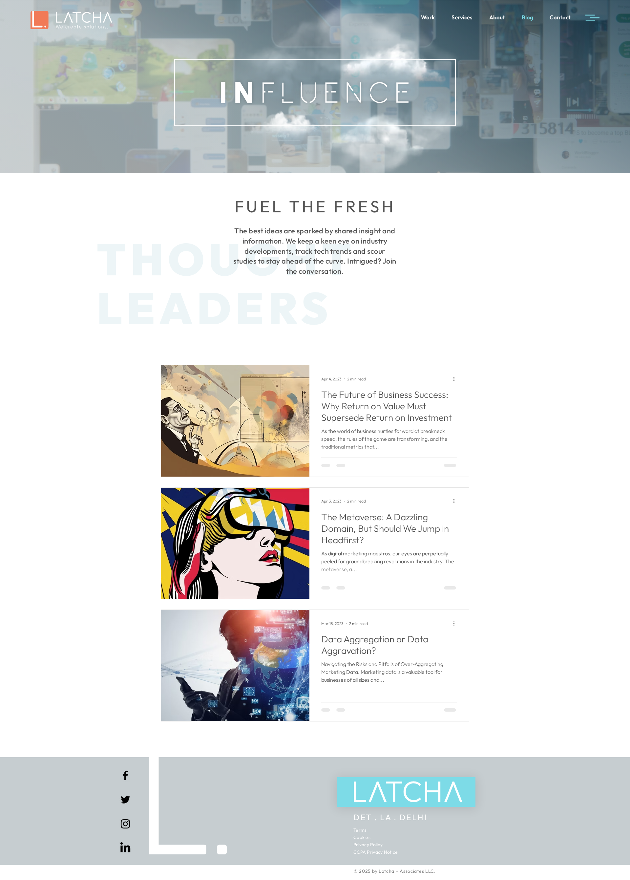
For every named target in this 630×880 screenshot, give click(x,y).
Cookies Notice (274, 857)
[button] (466, 835)
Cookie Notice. (226, 870)
